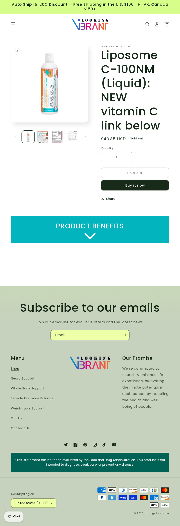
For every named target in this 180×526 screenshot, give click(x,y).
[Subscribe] (124, 335)
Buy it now (135, 185)
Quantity (107, 148)
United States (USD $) (32, 503)
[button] (13, 24)
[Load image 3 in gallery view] (57, 137)
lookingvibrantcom (157, 513)
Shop (15, 368)
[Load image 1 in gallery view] (28, 137)
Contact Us (20, 428)
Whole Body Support (27, 388)
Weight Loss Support (28, 408)
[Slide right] (85, 137)
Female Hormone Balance (32, 398)
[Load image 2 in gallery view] (43, 137)
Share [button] (110, 198)
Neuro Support (23, 378)
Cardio (16, 418)
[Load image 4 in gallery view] (72, 137)
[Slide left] (16, 137)
